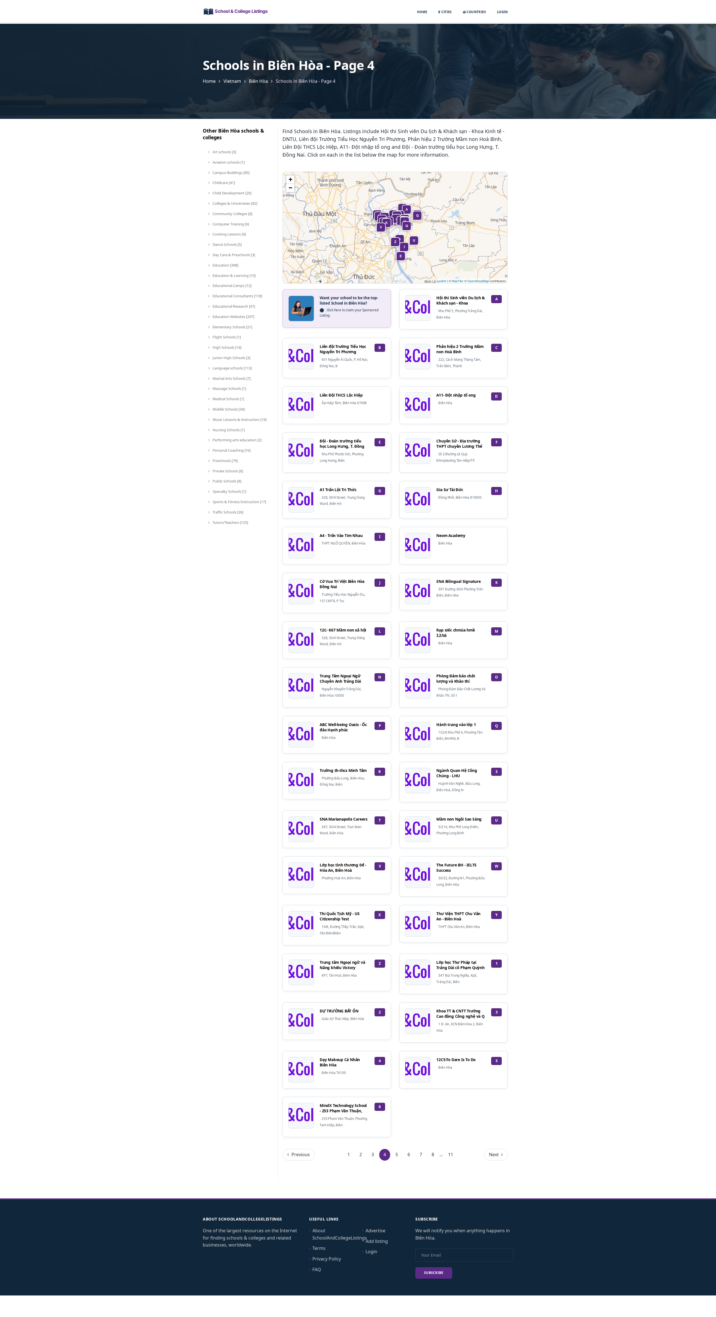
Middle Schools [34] (228, 409)
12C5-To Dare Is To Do (455, 1059)
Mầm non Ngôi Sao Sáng (459, 819)
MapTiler (457, 281)
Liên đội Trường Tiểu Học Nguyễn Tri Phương (343, 349)
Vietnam (232, 81)
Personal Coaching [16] (231, 450)
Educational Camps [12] (231, 285)
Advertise (375, 1231)
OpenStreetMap (478, 281)
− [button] (290, 187)
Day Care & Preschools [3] (233, 254)
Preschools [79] (225, 460)
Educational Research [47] (233, 306)
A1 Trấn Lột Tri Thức (338, 489)
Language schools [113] (232, 368)
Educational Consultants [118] (237, 295)
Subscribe (434, 1272)
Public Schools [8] (226, 481)
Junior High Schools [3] (231, 357)
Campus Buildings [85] (230, 172)
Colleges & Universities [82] (234, 203)
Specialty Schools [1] (229, 491)
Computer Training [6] (230, 224)
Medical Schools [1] (228, 398)
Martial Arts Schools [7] (231, 378)
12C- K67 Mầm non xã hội (343, 630)
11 (450, 1154)
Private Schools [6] (227, 470)
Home (422, 12)
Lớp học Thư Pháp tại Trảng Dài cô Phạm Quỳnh (460, 965)
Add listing (377, 1241)
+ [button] (290, 179)
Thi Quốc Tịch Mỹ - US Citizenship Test (340, 916)
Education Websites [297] (233, 316)
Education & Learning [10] (234, 275)
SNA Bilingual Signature (458, 581)
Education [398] (225, 265)
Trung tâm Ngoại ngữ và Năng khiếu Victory (342, 965)
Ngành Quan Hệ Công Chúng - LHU (456, 773)
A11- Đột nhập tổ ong (455, 395)
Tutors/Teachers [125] (230, 522)
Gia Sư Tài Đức (449, 489)
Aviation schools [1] (228, 162)
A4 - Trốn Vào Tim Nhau (341, 535)
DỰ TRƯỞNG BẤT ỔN (339, 1011)
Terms (319, 1248)
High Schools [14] (226, 347)
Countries (476, 12)
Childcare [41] (223, 182)
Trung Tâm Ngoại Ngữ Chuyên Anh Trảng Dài (340, 678)
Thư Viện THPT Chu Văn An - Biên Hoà (458, 916)
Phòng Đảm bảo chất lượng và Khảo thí (455, 678)
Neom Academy (450, 535)
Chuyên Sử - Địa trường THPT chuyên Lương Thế (459, 443)
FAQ (316, 1269)
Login (502, 12)
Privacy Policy (326, 1259)
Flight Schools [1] (226, 337)
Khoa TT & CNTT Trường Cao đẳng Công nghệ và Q (460, 1013)
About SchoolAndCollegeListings (339, 1234)
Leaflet (441, 281)
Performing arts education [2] (237, 439)
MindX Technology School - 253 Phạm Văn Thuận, (343, 1108)
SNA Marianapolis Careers (344, 819)
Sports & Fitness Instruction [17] (239, 501)
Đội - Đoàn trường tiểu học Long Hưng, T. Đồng (342, 443)
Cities (446, 12)
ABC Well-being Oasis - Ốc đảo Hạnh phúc (343, 727)
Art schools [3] (224, 151)
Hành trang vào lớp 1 (456, 724)
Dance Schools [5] (227, 244)
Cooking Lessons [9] (229, 234)
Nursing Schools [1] (228, 429)
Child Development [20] (231, 192)
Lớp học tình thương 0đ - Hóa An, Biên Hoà (343, 867)
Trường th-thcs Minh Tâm (343, 770)
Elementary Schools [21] (232, 326)
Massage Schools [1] (229, 388)
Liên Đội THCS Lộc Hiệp (341, 395)
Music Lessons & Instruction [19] (239, 419)
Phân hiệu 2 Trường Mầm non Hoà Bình (459, 349)
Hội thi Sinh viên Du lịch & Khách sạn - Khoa (460, 300)
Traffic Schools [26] (227, 512)
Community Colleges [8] (232, 213)
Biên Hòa (258, 81)
